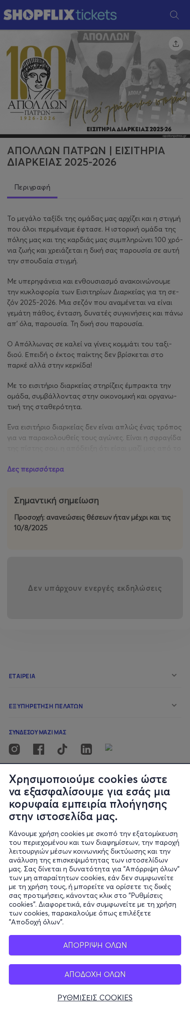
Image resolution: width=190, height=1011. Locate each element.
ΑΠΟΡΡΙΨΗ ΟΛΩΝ (95, 945)
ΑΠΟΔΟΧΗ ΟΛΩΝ (95, 974)
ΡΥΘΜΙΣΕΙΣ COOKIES (95, 997)
